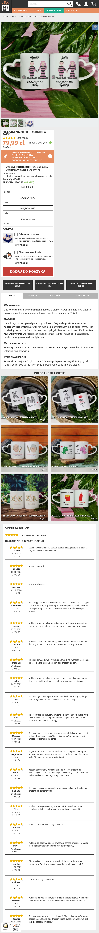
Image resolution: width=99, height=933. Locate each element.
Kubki (14, 17)
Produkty (71, 10)
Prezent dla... (21, 10)
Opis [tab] (12, 295)
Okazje (38, 10)
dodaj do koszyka (28, 271)
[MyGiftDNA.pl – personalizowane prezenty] (6, 6)
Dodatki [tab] (33, 295)
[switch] (15, 929)
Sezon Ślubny (54, 10)
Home (5, 17)
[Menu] (19, 923)
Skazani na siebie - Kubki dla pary (37, 17)
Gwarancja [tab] (81, 295)
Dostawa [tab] (54, 295)
